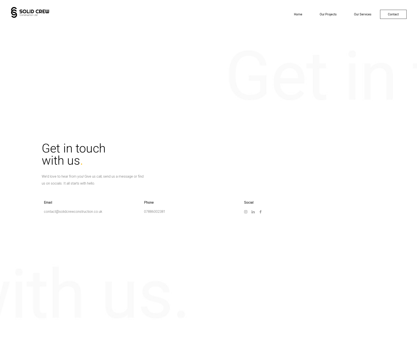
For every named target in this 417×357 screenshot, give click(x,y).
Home (298, 14)
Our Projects (328, 14)
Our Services (362, 14)
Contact (393, 14)
